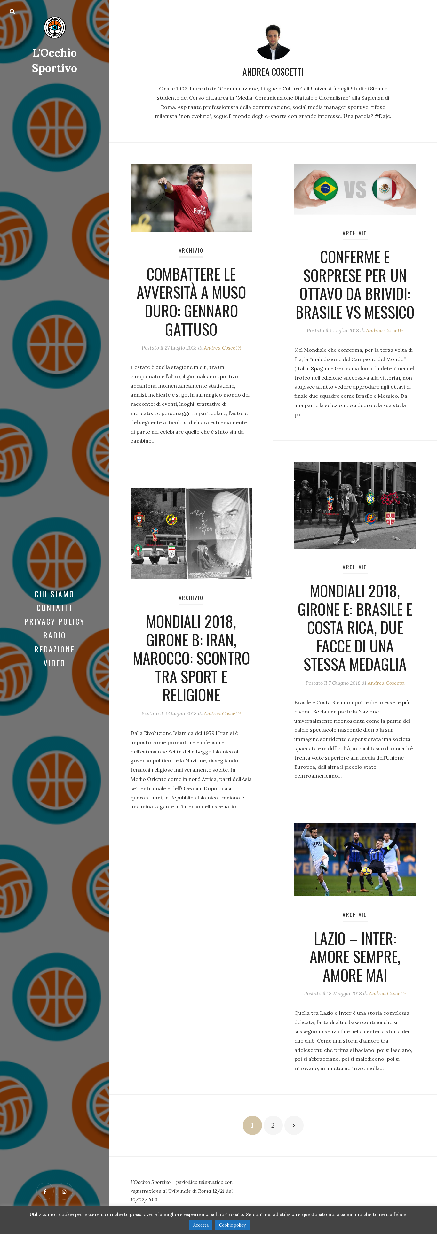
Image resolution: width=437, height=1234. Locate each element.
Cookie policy (232, 1225)
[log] (191, 1195)
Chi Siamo (55, 593)
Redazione (54, 649)
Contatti (54, 607)
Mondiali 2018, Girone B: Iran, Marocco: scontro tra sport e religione (191, 658)
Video (55, 662)
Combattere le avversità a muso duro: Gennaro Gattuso (191, 301)
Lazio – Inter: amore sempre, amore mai (355, 956)
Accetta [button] (201, 1225)
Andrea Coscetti (222, 347)
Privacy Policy (54, 621)
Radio (54, 635)
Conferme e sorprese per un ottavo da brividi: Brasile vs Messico (355, 284)
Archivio (191, 250)
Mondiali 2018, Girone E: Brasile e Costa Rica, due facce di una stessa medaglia (355, 627)
